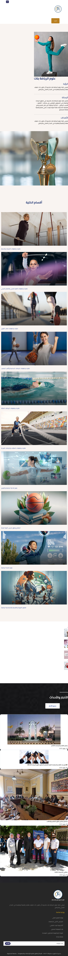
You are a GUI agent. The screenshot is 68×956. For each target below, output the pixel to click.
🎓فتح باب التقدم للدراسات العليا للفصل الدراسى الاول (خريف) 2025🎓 (47, 765)
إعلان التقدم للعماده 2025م (59, 746)
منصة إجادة (59, 936)
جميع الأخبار (52, 706)
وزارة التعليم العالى (57, 917)
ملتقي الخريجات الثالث (60, 872)
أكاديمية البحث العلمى (56, 925)
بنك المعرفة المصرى (57, 929)
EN (4, 1)
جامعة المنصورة (12, 953)
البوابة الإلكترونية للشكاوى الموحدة (52, 933)
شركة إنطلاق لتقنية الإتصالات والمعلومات (30, 953)
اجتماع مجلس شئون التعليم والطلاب (57, 821)
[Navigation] (4, 6)
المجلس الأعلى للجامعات (55, 921)
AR (7, 1)
